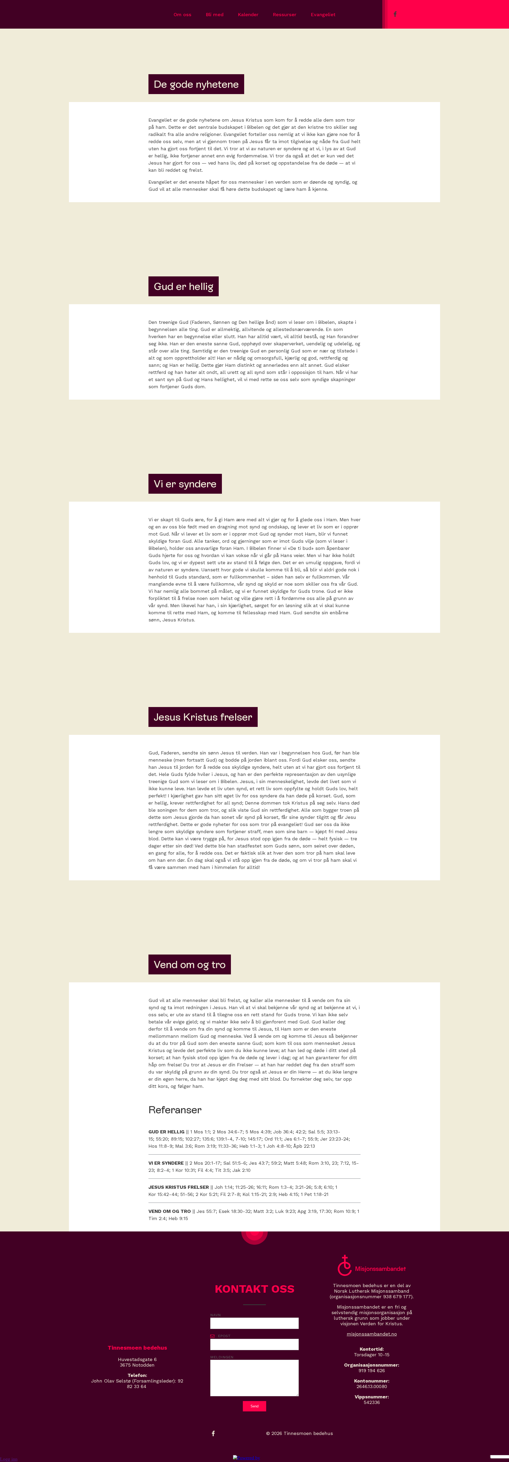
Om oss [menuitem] (182, 14)
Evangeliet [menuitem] (323, 14)
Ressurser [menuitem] (284, 14)
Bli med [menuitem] (214, 14)
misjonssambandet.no (372, 1334)
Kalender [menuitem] (248, 14)
